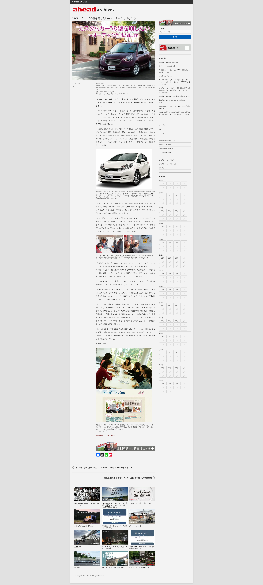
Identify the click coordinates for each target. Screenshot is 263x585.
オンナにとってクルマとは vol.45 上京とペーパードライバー (103, 467)
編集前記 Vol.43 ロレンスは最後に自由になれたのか (174, 96)
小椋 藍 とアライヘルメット (167, 76)
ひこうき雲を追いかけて (166, 152)
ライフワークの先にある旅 (167, 66)
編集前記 (161, 168)
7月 (170, 183)
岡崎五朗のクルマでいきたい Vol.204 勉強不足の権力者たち (174, 107)
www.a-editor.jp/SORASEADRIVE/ (106, 435)
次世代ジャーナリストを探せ (167, 164)
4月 (163, 187)
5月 (184, 183)
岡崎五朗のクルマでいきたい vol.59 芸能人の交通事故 (128, 478)
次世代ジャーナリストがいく (167, 160)
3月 (170, 187)
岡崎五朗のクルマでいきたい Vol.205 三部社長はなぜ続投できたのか (174, 71)
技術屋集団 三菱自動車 (166, 148)
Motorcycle (162, 133)
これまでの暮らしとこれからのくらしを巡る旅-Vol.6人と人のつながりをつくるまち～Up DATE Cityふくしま (174, 114)
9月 (184, 195)
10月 (176, 195)
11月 (169, 195)
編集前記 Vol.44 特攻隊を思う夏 (168, 62)
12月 (162, 195)
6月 (177, 183)
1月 (184, 187)
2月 (177, 187)
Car (74, 87)
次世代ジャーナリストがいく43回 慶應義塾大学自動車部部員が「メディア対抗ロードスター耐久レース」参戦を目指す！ (174, 90)
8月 (163, 183)
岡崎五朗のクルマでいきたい (167, 140)
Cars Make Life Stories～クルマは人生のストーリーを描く (174, 101)
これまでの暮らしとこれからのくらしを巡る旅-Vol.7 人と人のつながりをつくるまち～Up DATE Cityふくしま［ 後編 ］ (174, 82)
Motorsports (162, 137)
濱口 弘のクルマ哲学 (165, 144)
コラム (161, 156)
